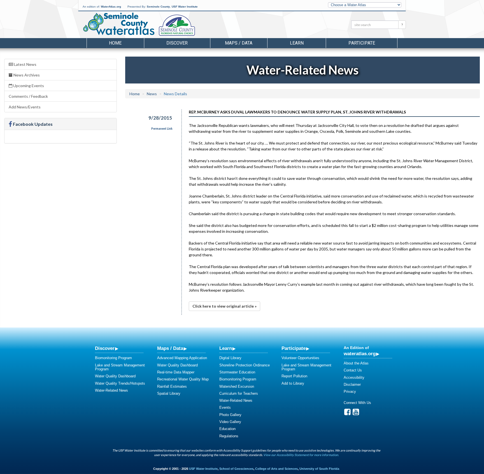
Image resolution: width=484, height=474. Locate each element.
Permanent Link (162, 128)
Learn (225, 348)
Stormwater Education (237, 372)
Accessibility (354, 377)
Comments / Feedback (28, 96)
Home (115, 43)
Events (225, 407)
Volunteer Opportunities (300, 358)
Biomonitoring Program (113, 358)
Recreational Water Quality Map (183, 379)
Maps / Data (170, 348)
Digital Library (230, 358)
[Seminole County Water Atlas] (118, 23)
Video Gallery (230, 422)
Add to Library (292, 383)
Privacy (350, 391)
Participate (293, 348)
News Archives (26, 75)
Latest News (24, 64)
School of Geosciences (236, 468)
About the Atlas (356, 363)
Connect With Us (357, 403)
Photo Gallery (230, 415)
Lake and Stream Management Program (120, 367)
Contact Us (353, 370)
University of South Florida (319, 468)
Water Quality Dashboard (115, 376)
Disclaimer (352, 384)
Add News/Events (25, 106)
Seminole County (158, 6)
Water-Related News (111, 390)
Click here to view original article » (224, 306)
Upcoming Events (28, 85)
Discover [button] (177, 43)
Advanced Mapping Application (182, 358)
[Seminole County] (191, 25)
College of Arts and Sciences (276, 468)
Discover (105, 348)
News (152, 93)
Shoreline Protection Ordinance (244, 365)
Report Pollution (294, 376)
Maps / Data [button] (238, 43)
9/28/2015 (160, 118)
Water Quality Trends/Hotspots (120, 383)
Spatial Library (168, 393)
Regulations (228, 436)
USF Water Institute (185, 6)
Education (227, 429)
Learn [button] (297, 43)
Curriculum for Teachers (238, 393)
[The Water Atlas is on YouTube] (356, 413)
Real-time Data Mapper (175, 372)
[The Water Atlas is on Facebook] (347, 413)
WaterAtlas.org (111, 6)
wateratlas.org (360, 353)
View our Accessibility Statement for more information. (301, 455)
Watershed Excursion (236, 386)
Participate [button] (361, 43)
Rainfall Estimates (172, 386)
